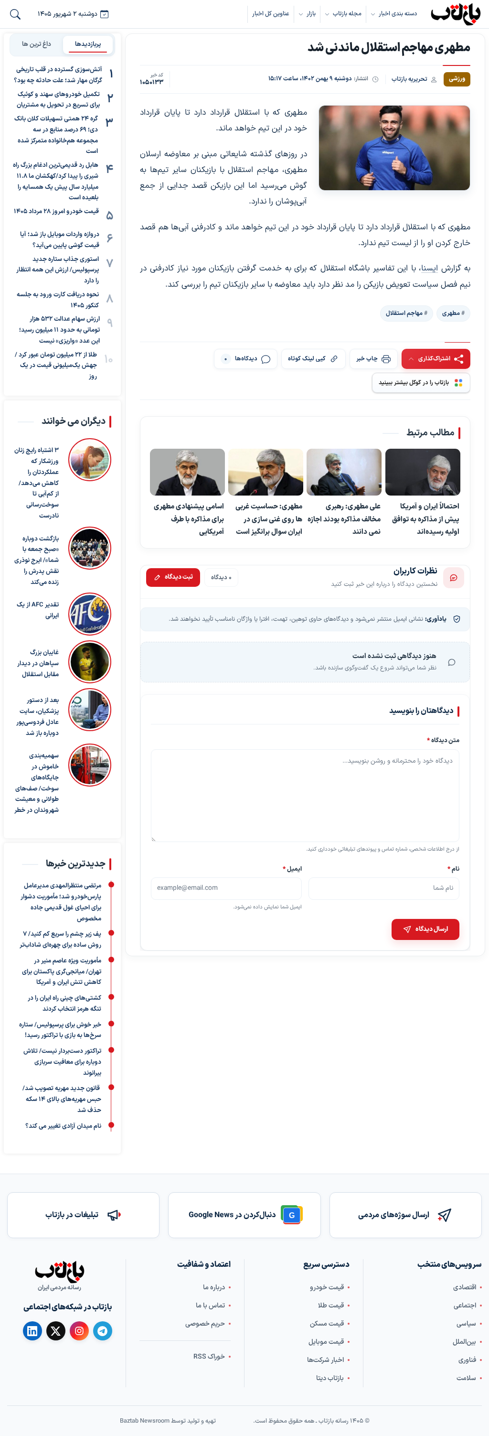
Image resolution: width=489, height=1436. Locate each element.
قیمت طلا (331, 1305)
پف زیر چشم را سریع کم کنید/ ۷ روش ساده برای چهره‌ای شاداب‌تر (60, 939)
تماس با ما (210, 1305)
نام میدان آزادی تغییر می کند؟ (63, 1126)
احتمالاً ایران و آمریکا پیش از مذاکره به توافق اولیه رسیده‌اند (425, 519)
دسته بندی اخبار (398, 13)
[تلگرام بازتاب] (102, 1330)
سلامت (466, 1378)
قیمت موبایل (326, 1342)
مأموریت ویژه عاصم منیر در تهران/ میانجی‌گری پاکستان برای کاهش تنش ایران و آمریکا (61, 971)
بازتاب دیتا (330, 1378)
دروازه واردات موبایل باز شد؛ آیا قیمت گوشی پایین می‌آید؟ (59, 240)
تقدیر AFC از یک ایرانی (38, 610)
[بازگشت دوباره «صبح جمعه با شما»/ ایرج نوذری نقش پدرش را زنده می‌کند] (89, 557)
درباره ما (214, 1287)
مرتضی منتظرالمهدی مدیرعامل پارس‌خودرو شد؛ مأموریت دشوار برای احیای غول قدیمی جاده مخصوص (61, 902)
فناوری (467, 1360)
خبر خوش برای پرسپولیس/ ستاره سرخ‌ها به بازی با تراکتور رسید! (60, 1030)
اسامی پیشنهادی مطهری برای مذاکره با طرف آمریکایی (189, 519)
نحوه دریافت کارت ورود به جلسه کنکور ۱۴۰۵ (58, 300)
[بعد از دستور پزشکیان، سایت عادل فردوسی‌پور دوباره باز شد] (89, 713)
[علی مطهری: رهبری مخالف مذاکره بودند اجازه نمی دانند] (344, 472)
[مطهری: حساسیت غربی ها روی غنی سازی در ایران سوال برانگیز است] (266, 472)
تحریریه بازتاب (409, 79)
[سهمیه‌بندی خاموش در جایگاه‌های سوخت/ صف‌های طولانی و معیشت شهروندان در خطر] (89, 780)
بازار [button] (311, 13)
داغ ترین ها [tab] (36, 44)
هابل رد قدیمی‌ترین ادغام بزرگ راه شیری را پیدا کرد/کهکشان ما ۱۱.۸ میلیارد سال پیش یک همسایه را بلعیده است (55, 182)
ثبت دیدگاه (179, 577)
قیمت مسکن (327, 1323)
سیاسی (466, 1323)
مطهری (451, 313)
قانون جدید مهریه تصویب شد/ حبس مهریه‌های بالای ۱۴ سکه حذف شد (61, 1099)
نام (453, 868)
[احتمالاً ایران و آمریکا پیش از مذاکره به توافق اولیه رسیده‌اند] (422, 472)
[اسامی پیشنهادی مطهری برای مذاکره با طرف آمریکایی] (187, 472)
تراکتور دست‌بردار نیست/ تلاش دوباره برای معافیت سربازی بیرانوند (62, 1062)
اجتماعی (465, 1305)
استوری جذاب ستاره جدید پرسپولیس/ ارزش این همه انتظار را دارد (57, 270)
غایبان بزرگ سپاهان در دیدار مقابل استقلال (38, 664)
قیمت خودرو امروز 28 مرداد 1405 (56, 211)
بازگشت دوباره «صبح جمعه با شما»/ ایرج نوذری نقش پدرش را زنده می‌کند (36, 560)
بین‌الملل (464, 1342)
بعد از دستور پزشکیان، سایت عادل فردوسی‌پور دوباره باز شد (37, 717)
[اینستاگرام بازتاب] (79, 1330)
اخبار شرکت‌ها (325, 1360)
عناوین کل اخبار (270, 13)
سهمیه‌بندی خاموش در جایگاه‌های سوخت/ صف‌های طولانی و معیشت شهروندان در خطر (36, 783)
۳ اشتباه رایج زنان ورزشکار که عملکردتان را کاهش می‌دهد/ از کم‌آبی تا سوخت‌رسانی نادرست (36, 483)
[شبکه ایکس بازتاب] (55, 1330)
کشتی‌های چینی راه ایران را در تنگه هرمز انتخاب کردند (64, 1003)
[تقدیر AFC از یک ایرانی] (89, 614)
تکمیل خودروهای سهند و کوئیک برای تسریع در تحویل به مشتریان (58, 100)
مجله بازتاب (347, 13)
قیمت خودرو (327, 1287)
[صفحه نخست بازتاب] (59, 1272)
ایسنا (429, 268)
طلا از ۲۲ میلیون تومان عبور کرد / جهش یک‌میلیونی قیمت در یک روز (56, 366)
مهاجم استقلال (404, 313)
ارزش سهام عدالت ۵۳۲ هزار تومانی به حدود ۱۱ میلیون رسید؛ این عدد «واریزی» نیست (59, 330)
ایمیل (292, 868)
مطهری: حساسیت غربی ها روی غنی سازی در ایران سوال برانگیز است (269, 519)
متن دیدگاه (443, 740)
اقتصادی (464, 1287)
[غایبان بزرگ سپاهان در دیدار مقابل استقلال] (89, 661)
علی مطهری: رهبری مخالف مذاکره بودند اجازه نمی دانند (344, 519)
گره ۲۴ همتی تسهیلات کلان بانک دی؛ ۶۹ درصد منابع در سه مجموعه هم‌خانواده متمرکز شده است (56, 135)
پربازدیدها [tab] (88, 44)
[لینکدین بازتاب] (32, 1330)
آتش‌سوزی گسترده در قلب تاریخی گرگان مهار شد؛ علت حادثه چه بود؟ (58, 75)
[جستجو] (15, 14)
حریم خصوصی (205, 1323)
